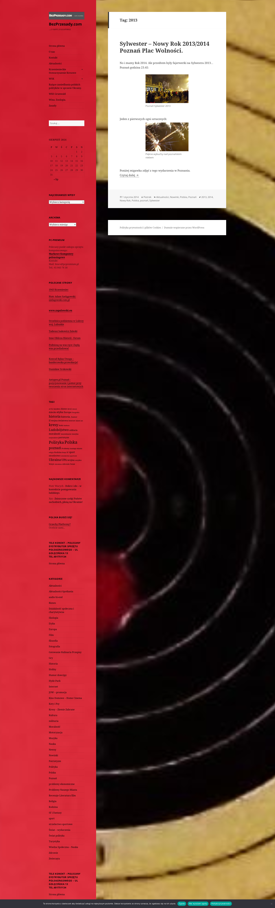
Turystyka (54, 841)
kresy (53, 424)
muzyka (75, 434)
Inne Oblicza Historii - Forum (64, 338)
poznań (55, 448)
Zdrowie (53, 852)
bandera (57, 409)
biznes (64, 408)
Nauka (52, 743)
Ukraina (55, 459)
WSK (51, 78)
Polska (70, 442)
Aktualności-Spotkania (61, 591)
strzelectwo (55, 455)
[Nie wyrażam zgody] (271, 903)
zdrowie (66, 464)
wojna (71, 460)
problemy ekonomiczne (62, 784)
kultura (66, 425)
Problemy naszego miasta (72, 448)
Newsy (52, 749)
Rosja (64, 452)
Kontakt (53, 57)
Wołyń (51, 464)
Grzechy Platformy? (60, 524)
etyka (60, 412)
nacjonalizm (53, 438)
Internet (71, 421)
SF (68, 452)
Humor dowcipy (58, 675)
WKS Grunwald (57, 93)
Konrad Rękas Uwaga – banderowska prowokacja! (63, 360)
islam (78, 420)
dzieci (74, 409)
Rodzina (58, 452)
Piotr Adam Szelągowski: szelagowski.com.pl (62, 298)
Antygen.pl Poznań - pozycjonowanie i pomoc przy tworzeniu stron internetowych (66, 383)
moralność (54, 433)
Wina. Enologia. (57, 99)
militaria (73, 430)
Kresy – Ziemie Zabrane (62, 709)
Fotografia (75, 412)
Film (51, 635)
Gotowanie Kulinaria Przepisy (65, 652)
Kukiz (61, 425)
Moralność (54, 726)
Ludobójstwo (59, 430)
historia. (66, 416)
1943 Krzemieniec (58, 289)
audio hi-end (56, 597)
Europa (67, 412)
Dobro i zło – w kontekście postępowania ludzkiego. (65, 489)
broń (70, 409)
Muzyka (53, 738)
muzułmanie (66, 434)
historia (54, 416)
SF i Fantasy (55, 812)
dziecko (52, 412)
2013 (204, 197)
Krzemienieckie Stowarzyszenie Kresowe (62, 71)
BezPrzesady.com (65, 24)
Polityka (56, 442)
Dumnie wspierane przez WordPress (184, 227)
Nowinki (53, 755)
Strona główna (57, 45)
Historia (53, 663)
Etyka (52, 623)
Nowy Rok (125, 200)
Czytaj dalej (129, 175)
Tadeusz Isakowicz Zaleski (63, 331)
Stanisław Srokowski (60, 369)
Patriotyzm (55, 761)
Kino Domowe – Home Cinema (65, 698)
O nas (52, 51)
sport (72, 452)
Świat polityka (56, 835)
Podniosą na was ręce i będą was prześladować (64, 346)
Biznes (52, 602)
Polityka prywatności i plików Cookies (140, 227)
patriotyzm (63, 437)
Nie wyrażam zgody (198, 903)
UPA (64, 460)
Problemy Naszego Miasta (63, 789)
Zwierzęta (54, 858)
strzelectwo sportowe (69, 456)
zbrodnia (58, 464)
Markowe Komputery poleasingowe (61, 255)
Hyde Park (54, 680)
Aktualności (55, 63)
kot (82, 421)
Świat (72, 464)
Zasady (52, 105)
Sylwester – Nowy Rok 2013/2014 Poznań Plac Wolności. (164, 47)
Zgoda (182, 903)
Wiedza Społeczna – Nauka (63, 847)
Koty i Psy (54, 703)
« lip (56, 179)
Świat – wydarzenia (59, 829)
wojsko (78, 460)
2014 (210, 197)
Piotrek (147, 197)
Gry (51, 658)
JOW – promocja (58, 692)
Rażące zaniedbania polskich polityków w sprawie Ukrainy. (65, 86)
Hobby (52, 669)
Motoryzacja (55, 732)
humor (74, 417)
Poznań (53, 778)
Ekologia (53, 617)
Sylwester (154, 200)
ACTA (51, 409)
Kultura (53, 715)
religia (51, 452)
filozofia (53, 640)
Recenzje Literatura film (62, 795)
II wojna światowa (58, 420)
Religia (52, 801)
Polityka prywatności (220, 903)
